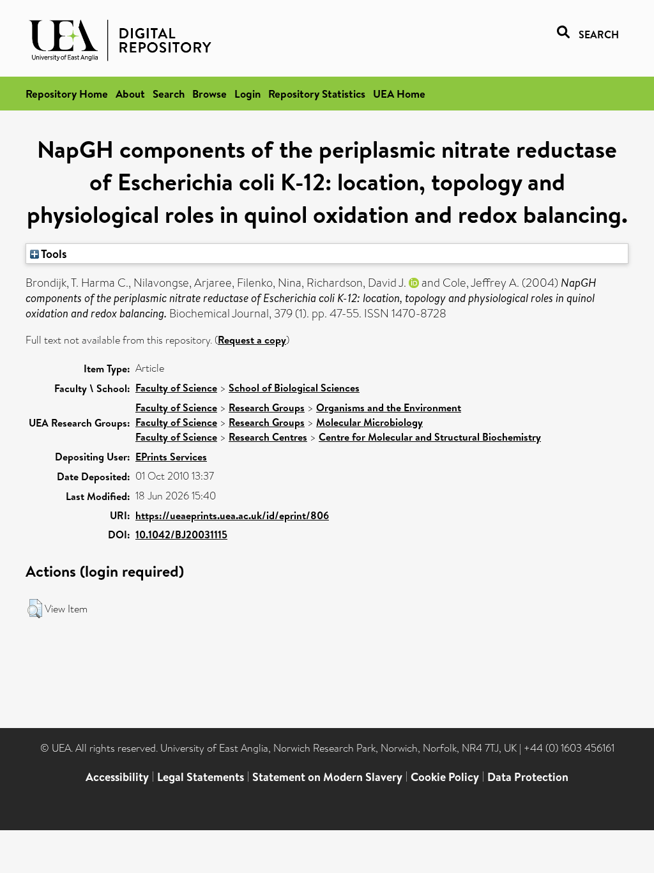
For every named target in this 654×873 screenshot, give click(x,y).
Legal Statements (200, 777)
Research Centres (268, 437)
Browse (209, 93)
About (130, 93)
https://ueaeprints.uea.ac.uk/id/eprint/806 (232, 515)
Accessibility (117, 777)
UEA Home (399, 93)
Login (247, 93)
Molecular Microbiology (369, 422)
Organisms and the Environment (388, 407)
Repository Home (67, 93)
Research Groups (267, 407)
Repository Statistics (316, 93)
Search (169, 93)
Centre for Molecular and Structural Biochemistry (430, 437)
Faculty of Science (176, 388)
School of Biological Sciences (294, 388)
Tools (53, 253)
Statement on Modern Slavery (327, 777)
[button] (34, 608)
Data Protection (527, 777)
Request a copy (252, 340)
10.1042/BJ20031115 (181, 535)
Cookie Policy (445, 777)
